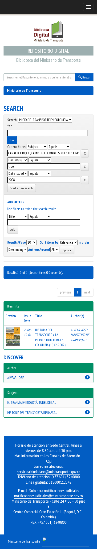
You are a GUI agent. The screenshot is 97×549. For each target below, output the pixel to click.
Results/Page (16, 242)
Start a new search (21, 188)
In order (83, 242)
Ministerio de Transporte (24, 90)
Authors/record (39, 249)
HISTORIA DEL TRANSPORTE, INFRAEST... (32, 412)
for (9, 126)
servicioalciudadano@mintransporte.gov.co (48, 471)
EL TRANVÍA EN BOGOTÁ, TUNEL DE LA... (32, 402)
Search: (12, 120)
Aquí (49, 461)
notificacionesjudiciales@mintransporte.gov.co (48, 495)
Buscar (86, 77)
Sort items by (49, 242)
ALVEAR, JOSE (79, 330)
